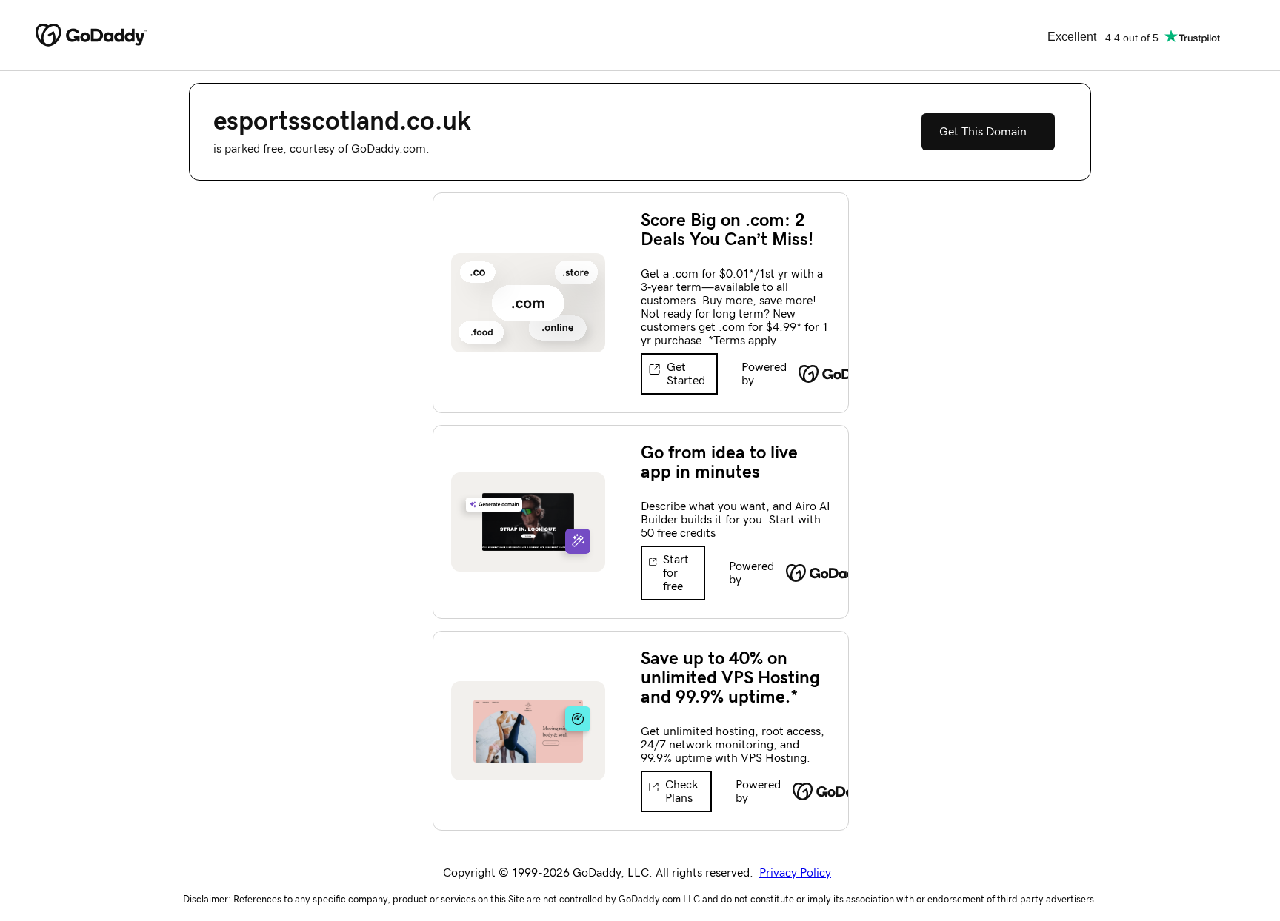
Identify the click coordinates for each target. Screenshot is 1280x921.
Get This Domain (983, 132)
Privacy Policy (795, 873)
